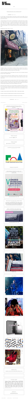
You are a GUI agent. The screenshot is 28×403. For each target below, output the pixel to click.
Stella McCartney (7, 385)
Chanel (6, 383)
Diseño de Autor (14, 382)
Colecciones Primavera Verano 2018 (9, 386)
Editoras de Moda (14, 383)
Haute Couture (13, 385)
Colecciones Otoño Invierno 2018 (18, 386)
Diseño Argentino (11, 381)
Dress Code (7, 382)
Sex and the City (10, 384)
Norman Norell (17, 87)
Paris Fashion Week (20, 382)
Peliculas (21, 385)
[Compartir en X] (12, 14)
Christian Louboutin (20, 384)
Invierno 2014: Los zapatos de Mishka (21, 352)
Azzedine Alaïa (15, 25)
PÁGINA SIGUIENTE (24, 102)
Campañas (15, 384)
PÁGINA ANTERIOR (3, 102)
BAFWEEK (21, 381)
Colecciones (9, 383)
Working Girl (19, 383)
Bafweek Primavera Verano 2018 (8, 387)
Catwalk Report (17, 385)
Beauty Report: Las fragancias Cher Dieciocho (14, 337)
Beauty (16, 381)
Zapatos (6, 381)
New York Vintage (3, 16)
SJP (10, 382)
